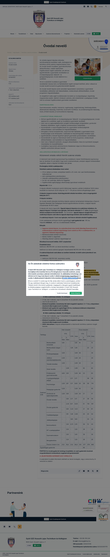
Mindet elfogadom (75, 293)
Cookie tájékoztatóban (70, 278)
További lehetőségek (62, 293)
